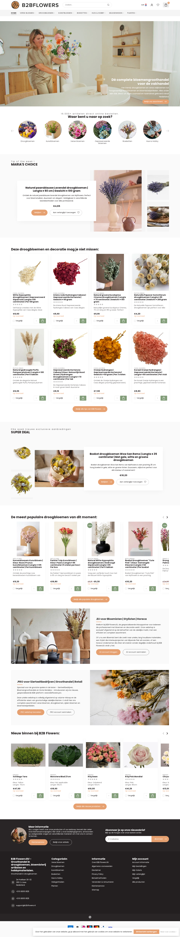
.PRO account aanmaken (60, 712)
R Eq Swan (93, 777)
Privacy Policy (97, 874)
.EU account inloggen (108, 652)
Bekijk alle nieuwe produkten (88, 806)
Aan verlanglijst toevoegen (64, 212)
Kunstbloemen (65, 13)
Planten (131, 13)
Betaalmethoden (99, 878)
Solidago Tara (20, 777)
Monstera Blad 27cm (60, 777)
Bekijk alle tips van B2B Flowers (88, 409)
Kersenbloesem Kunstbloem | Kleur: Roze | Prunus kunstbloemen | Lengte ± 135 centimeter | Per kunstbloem (28, 563)
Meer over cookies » (168, 932)
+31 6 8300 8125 (22, 891)
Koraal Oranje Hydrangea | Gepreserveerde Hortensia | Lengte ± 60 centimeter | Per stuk (150, 372)
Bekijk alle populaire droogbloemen (88, 599)
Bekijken (38, 212)
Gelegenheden (115, 13)
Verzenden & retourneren (103, 882)
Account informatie (140, 862)
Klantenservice (38, 842)
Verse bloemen (27, 13)
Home (13, 13)
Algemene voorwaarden (102, 866)
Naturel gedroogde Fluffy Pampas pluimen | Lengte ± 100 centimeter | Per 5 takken (28, 372)
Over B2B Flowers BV (100, 862)
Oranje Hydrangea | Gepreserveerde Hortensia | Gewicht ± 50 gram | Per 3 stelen (110, 372)
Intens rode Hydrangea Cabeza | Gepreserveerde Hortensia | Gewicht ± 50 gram (69, 297)
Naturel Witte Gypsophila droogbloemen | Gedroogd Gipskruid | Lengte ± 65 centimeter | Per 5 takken (101, 563)
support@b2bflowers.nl (26, 905)
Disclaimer (96, 870)
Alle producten (138, 882)
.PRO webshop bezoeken (30, 712)
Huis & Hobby (98, 13)
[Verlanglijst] (158, 4)
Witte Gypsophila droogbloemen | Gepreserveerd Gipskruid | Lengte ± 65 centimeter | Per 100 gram (29, 298)
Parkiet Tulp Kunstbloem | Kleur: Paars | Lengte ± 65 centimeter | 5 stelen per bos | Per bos (65, 563)
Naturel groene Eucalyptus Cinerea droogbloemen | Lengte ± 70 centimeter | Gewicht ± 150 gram (110, 298)
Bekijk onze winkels (61, 842)
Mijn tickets (137, 870)
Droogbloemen (46, 13)
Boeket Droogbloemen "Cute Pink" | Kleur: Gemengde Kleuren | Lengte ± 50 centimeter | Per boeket (139, 563)
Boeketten (82, 13)
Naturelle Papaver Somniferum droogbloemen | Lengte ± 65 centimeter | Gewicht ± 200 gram (150, 297)
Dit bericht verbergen (146, 931)
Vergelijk (19, 321)
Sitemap (95, 890)
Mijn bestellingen (139, 866)
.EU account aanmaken (136, 652)
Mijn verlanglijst (138, 874)
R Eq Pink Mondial (134, 777)
